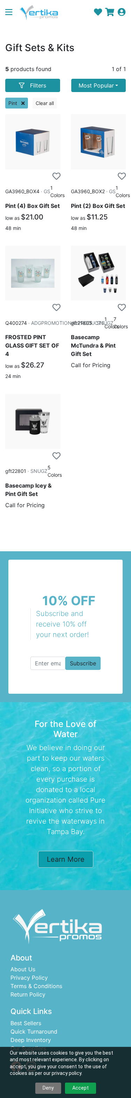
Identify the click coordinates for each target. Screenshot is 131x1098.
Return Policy (27, 994)
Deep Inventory (30, 1039)
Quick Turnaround (33, 1031)
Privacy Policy (29, 977)
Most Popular (96, 85)
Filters (38, 85)
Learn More (66, 859)
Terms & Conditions (36, 985)
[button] (11, 12)
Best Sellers (25, 1023)
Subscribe (83, 663)
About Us (22, 969)
